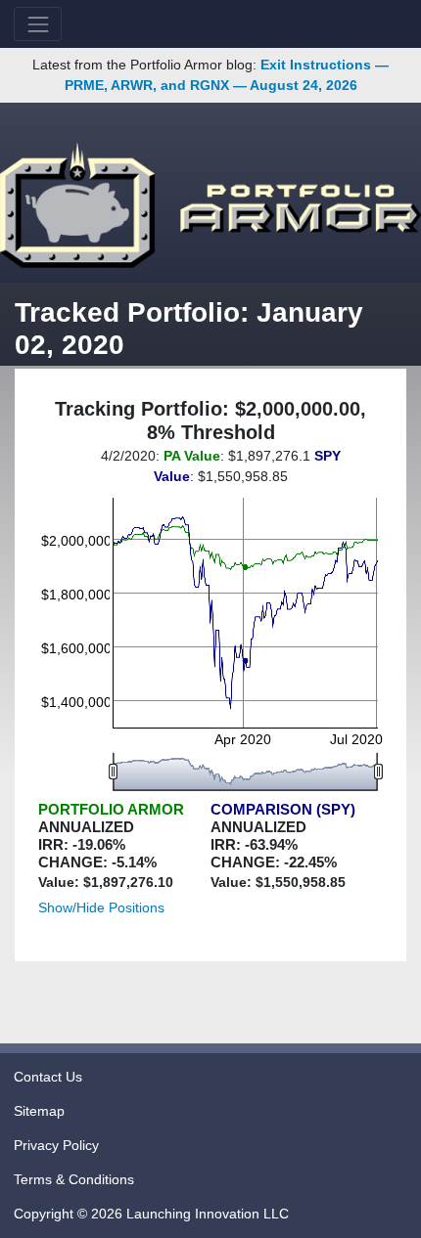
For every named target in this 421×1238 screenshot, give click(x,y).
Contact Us (48, 1076)
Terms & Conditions (74, 1179)
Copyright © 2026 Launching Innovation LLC (151, 1213)
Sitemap (39, 1111)
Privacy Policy (56, 1145)
